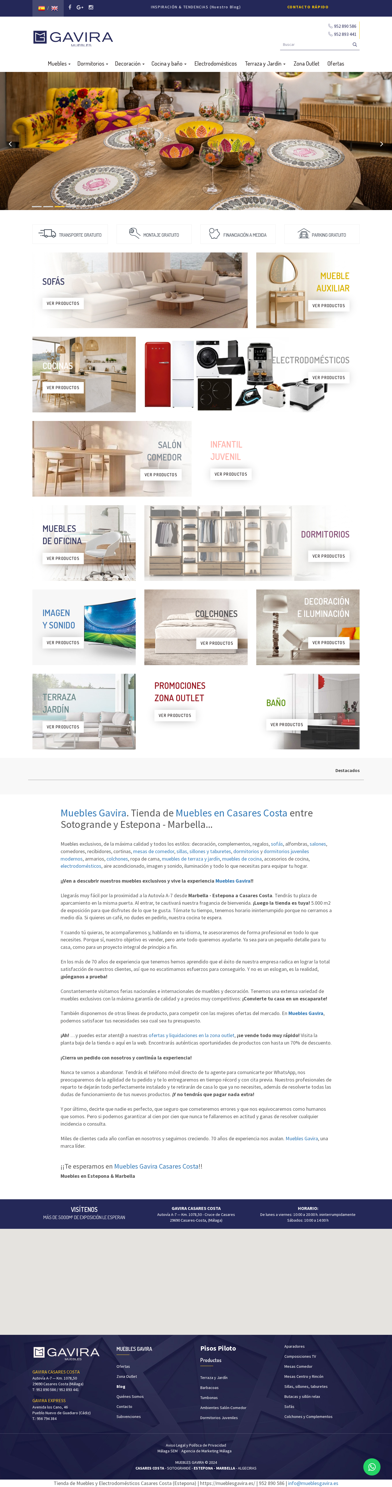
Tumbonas (209, 1397)
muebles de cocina (242, 858)
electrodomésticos (81, 866)
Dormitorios (91, 63)
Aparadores (294, 1346)
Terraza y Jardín (264, 63)
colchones (117, 858)
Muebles (58, 63)
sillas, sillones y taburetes (203, 851)
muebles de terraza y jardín (191, 858)
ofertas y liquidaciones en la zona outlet (191, 1035)
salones (318, 844)
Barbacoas (209, 1387)
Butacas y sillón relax (302, 1396)
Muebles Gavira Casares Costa (156, 1166)
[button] (196, 1278)
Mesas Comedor (298, 1366)
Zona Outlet (306, 63)
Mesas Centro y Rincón (303, 1376)
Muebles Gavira (94, 812)
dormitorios (246, 851)
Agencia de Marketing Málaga (206, 1450)
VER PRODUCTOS (63, 303)
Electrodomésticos (216, 63)
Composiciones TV (300, 1356)
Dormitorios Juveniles (219, 1417)
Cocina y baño (168, 63)
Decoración (128, 63)
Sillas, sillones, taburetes (306, 1386)
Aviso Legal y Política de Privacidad (196, 1445)
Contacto (124, 1406)
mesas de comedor (153, 851)
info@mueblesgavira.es (313, 1483)
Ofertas (335, 63)
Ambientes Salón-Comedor (223, 1407)
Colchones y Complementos (308, 1416)
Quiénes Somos (130, 1396)
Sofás (289, 1406)
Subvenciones (129, 1416)
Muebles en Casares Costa (232, 812)
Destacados (347, 770)
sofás (277, 844)
